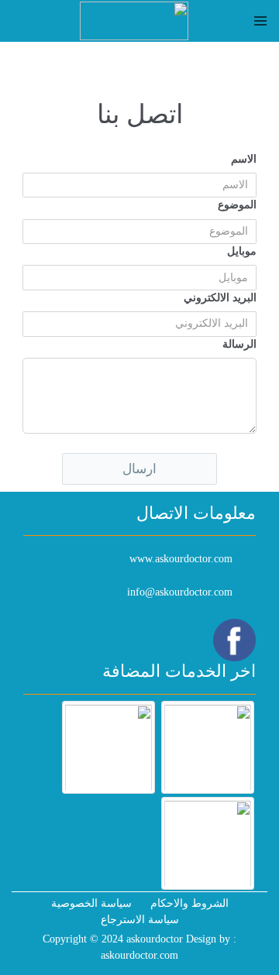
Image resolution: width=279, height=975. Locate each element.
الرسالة (239, 344)
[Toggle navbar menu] (260, 21)
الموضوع (237, 205)
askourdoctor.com (139, 955)
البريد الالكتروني (220, 298)
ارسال (139, 469)
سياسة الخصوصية (91, 903)
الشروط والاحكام (189, 903)
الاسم (244, 159)
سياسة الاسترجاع (140, 919)
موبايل (242, 251)
